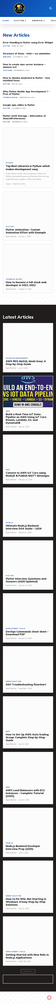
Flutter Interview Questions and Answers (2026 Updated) (26, 580)
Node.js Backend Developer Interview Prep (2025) (23, 847)
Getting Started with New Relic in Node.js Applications (27, 956)
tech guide (7, 70)
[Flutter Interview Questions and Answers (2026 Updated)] (28, 556)
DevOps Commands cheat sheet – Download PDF (27, 633)
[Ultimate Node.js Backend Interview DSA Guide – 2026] (28, 503)
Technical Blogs (10, 97)
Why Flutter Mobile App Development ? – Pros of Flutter (26, 92)
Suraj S (8, 184)
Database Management (17, 358)
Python (9, 163)
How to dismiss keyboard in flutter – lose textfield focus (26, 79)
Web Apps (7, 57)
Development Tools (15, 628)
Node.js (9, 522)
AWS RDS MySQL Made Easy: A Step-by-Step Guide (26, 362)
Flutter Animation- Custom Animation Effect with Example (26, 231)
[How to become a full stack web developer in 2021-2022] (28, 259)
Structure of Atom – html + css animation (26, 53)
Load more (27, 971)
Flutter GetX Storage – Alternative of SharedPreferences (24, 117)
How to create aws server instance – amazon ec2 (24, 65)
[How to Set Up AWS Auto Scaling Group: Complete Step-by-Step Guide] (28, 712)
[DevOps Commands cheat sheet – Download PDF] (28, 609)
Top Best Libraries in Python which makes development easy (28, 167)
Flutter (6, 46)
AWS (8, 411)
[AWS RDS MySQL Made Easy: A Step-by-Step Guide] (28, 338)
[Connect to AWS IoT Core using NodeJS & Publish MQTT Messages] (28, 450)
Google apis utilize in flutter (19, 104)
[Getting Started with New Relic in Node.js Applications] (28, 932)
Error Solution (13, 681)
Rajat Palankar (11, 236)
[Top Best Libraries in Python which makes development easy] (28, 143)
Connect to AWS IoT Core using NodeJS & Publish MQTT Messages (27, 474)
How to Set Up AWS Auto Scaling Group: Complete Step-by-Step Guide (27, 737)
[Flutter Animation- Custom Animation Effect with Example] (28, 207)
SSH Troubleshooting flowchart (26, 684)
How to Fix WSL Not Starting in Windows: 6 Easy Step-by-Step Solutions (26, 901)
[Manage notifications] (49, 997)
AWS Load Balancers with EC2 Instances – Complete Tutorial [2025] (25, 793)
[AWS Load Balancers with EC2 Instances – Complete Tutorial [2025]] (28, 767)
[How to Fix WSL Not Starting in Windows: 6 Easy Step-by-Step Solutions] (28, 876)
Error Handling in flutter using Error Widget (28, 42)
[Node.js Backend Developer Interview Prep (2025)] (28, 823)
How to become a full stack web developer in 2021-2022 (26, 284)
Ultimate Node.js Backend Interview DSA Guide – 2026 (23, 527)
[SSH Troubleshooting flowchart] (28, 662)
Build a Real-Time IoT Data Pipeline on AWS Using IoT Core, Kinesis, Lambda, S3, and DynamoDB (26, 418)
